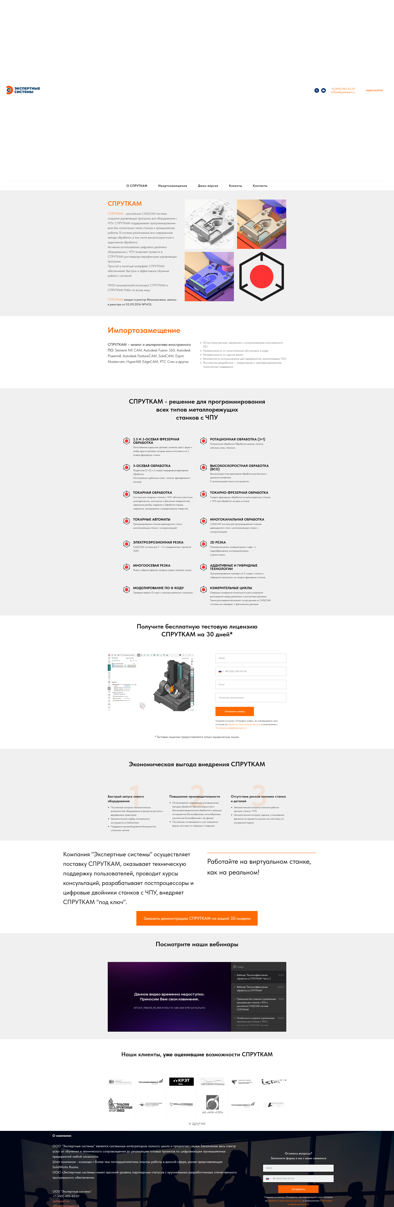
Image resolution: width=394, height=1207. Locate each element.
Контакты (260, 186)
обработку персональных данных (244, 724)
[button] (374, 90)
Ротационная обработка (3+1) (237, 439)
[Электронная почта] (323, 90)
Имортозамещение (172, 186)
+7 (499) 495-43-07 (66, 1196)
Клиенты (235, 186)
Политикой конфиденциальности (230, 728)
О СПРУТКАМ (137, 186)
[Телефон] (316, 90)
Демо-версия (208, 186)
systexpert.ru (61, 1201)
